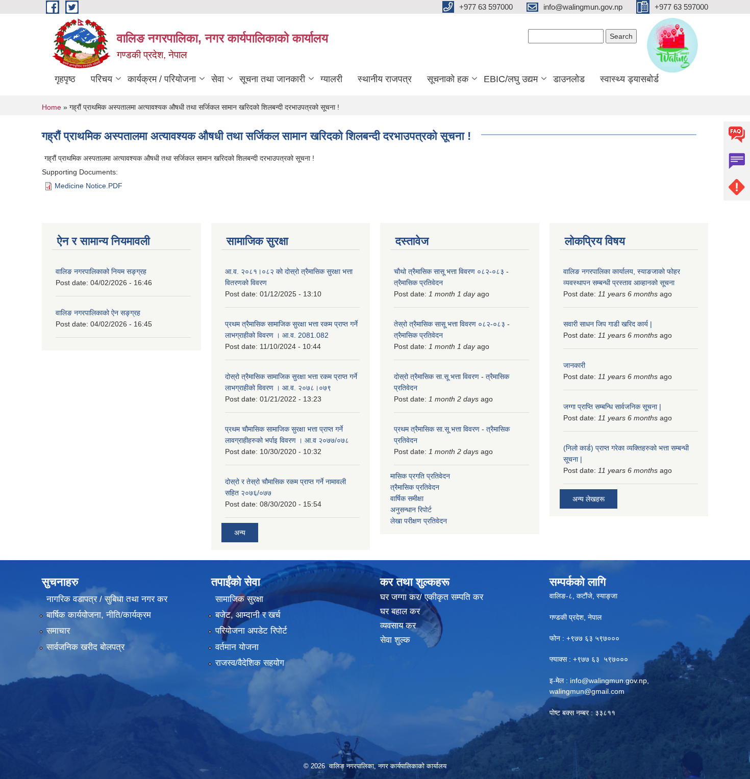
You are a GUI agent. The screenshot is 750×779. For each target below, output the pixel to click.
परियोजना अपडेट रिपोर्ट (251, 631)
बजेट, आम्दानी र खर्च (248, 615)
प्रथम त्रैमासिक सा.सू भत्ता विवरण (437, 429)
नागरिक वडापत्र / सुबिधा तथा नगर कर (106, 599)
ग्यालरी (331, 79)
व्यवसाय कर (398, 626)
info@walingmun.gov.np (608, 680)
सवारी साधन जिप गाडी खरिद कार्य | (607, 324)
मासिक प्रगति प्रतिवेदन (420, 476)
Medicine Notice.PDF (88, 186)
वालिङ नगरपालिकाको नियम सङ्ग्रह (101, 271)
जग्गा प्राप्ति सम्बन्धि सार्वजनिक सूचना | (612, 407)
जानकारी (574, 365)
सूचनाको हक (447, 79)
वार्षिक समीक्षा (406, 498)
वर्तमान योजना (237, 647)
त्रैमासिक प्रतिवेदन (418, 283)
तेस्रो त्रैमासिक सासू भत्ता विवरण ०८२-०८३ (449, 324)
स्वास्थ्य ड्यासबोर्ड (629, 79)
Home (51, 107)
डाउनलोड (569, 79)
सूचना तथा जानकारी (272, 79)
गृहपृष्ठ (65, 79)
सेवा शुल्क (395, 640)
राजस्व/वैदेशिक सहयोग (249, 663)
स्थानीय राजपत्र (385, 79)
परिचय (101, 79)
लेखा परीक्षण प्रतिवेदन (418, 521)
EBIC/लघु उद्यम (511, 79)
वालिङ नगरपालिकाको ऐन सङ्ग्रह (98, 313)
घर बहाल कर (400, 611)
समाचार (58, 631)
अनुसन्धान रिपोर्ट (411, 510)
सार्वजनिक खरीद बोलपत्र (85, 647)
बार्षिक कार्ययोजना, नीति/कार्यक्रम (98, 615)
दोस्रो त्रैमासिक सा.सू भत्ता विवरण (436, 376)
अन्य (239, 533)
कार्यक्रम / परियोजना (162, 79)
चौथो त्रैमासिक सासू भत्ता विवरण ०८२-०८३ (449, 271)
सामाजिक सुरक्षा (239, 599)
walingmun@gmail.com (586, 691)
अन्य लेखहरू (588, 499)
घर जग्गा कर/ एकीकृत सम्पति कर (431, 597)
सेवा (217, 79)
